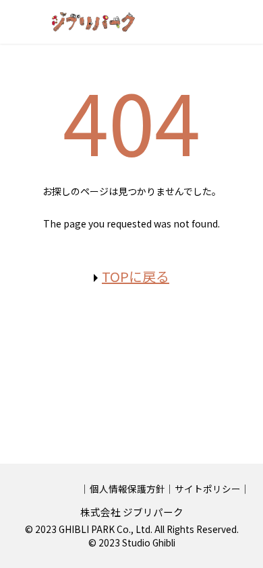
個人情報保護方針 (127, 488)
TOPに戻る (135, 276)
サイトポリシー (208, 488)
